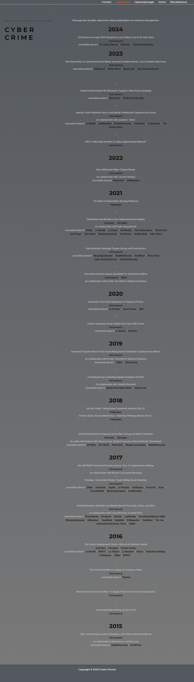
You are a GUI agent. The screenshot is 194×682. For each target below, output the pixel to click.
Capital (111, 487)
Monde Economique (136, 445)
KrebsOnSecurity (122, 123)
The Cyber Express (108, 44)
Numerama (129, 69)
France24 (151, 487)
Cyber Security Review (105, 259)
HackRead (139, 255)
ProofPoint (135, 645)
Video (124, 277)
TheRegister (105, 555)
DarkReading (104, 123)
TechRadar (139, 123)
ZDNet (89, 487)
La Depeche (128, 551)
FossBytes (147, 520)
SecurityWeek (97, 491)
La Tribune (113, 551)
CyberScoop (131, 362)
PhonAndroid (91, 516)
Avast (161, 487)
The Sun (159, 520)
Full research (116, 41)
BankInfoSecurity (128, 259)
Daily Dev (125, 44)
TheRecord (99, 69)
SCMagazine (133, 180)
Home (162, 2)
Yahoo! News (114, 69)
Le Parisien (114, 309)
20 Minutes (126, 230)
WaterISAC (117, 445)
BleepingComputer (107, 234)
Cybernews (118, 180)
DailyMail (119, 520)
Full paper (122, 223)
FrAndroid (106, 516)
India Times (156, 234)
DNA (141, 309)
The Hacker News (143, 230)
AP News (91, 445)
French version (128, 548)
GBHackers (93, 520)
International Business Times (111, 523)
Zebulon (118, 516)
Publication (115, 204)
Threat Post (161, 230)
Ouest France (129, 309)
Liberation (100, 487)
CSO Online (90, 234)
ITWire (119, 362)
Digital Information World (119, 388)
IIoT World (104, 445)
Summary (109, 223)
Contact (106, 2)
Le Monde (91, 123)
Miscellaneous (178, 2)
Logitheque (130, 516)
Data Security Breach (148, 69)
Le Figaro (113, 230)
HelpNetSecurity (123, 255)
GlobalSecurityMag (155, 551)
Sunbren (132, 331)
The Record (126, 234)
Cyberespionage (144, 2)
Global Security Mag (143, 44)
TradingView (153, 123)
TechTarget (76, 234)
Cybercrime (123, 2)
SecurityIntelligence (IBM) (152, 516)
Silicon (139, 551)
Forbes (89, 230)
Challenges (137, 487)
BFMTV (102, 551)
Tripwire (126, 577)
